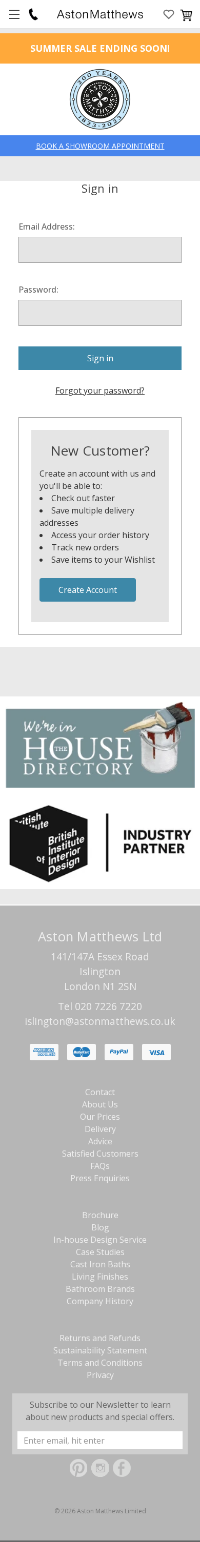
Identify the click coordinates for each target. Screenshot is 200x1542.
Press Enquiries (100, 1178)
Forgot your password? (100, 390)
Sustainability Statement (100, 1350)
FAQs (100, 1165)
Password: (38, 289)
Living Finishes (100, 1276)
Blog (100, 1227)
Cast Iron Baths (100, 1264)
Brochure (100, 1215)
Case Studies (100, 1252)
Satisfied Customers (100, 1153)
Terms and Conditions (100, 1362)
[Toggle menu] (14, 14)
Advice (100, 1141)
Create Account (87, 589)
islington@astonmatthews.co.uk (100, 1021)
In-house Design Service (100, 1239)
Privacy (100, 1375)
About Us (100, 1104)
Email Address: (46, 226)
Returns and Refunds (100, 1338)
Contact (100, 1092)
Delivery (100, 1129)
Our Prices (100, 1116)
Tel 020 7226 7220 (100, 1006)
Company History (100, 1301)
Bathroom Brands (100, 1288)
